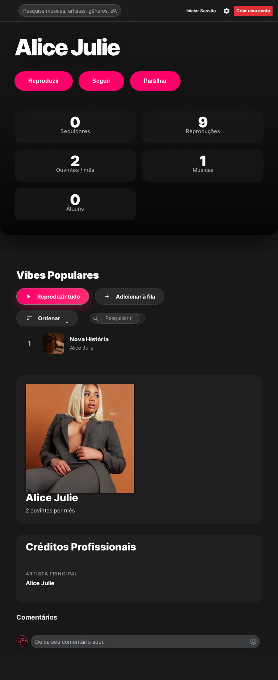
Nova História (89, 339)
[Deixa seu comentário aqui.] (145, 641)
